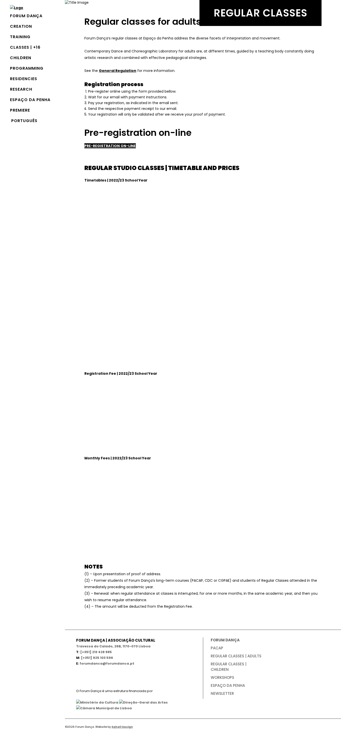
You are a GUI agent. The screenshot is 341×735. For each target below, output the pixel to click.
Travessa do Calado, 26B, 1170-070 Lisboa (113, 646)
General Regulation (117, 70)
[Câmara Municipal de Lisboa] (104, 708)
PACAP (217, 648)
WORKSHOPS (222, 677)
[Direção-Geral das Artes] (143, 702)
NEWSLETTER (222, 693)
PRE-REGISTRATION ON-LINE (110, 145)
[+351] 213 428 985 (96, 652)
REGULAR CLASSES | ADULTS (236, 656)
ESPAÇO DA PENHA (228, 685)
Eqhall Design (122, 727)
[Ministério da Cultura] (97, 702)
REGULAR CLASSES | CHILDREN (228, 666)
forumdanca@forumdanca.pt (107, 663)
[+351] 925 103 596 (97, 657)
